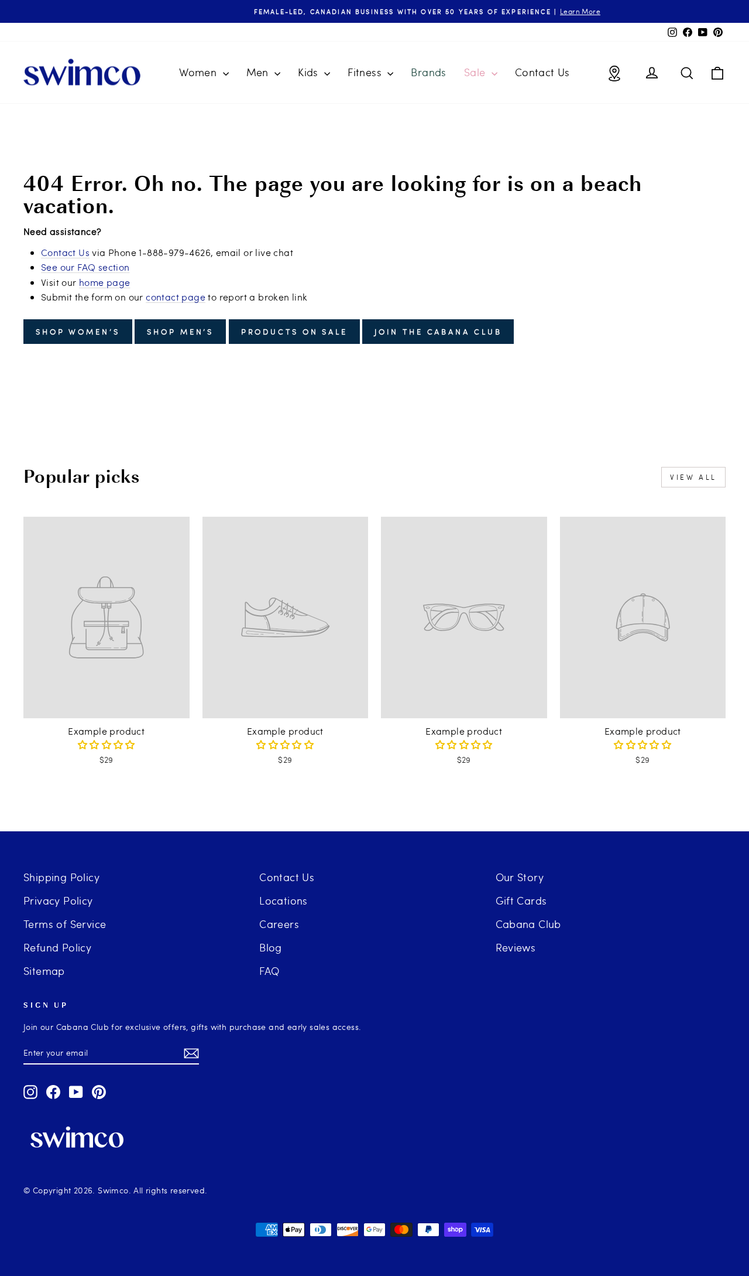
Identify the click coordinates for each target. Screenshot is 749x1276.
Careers (279, 923)
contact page (175, 297)
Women (199, 71)
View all (693, 477)
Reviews (516, 947)
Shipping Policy (61, 876)
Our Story (520, 876)
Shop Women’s (78, 331)
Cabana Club (528, 923)
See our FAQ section (85, 267)
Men (259, 71)
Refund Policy (57, 947)
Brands (428, 71)
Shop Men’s (180, 331)
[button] (106, 744)
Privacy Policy (58, 900)
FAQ (269, 970)
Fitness (366, 71)
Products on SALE (294, 331)
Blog (270, 947)
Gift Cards (521, 900)
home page (104, 282)
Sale (476, 71)
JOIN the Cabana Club (437, 331)
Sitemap (44, 970)
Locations (283, 900)
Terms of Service (64, 923)
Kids (309, 71)
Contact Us (542, 71)
